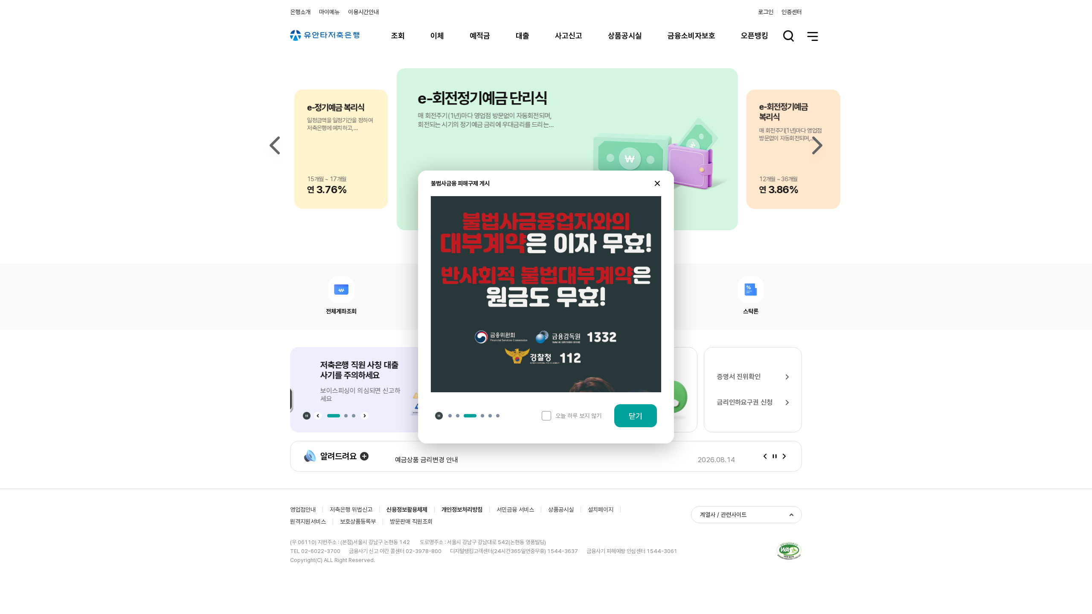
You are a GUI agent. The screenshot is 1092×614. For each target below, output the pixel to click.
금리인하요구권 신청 (745, 402)
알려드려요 (338, 456)
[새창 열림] (789, 551)
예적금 (480, 35)
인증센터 (791, 12)
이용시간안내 (363, 12)
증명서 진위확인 (739, 377)
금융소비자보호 (691, 35)
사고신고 (568, 35)
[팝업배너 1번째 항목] (450, 416)
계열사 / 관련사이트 (723, 514)
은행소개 (300, 12)
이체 (437, 35)
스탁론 (750, 311)
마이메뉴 (329, 12)
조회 (398, 35)
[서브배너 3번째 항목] (353, 416)
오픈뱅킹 (754, 35)
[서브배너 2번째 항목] (346, 416)
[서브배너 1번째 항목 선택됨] (333, 416)
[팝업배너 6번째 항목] (498, 416)
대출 (522, 35)
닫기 (635, 415)
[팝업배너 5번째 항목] (490, 416)
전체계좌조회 (341, 311)
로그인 (765, 12)
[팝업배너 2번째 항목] (458, 416)
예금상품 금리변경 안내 (426, 456)
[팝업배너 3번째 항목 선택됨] (470, 416)
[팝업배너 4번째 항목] (482, 416)
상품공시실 (625, 35)
